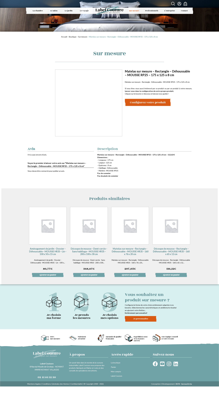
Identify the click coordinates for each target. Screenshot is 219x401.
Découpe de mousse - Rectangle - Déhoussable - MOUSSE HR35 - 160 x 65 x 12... (171, 259)
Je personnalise (140, 318)
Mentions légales (34, 384)
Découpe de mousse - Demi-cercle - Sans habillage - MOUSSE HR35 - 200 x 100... (89, 259)
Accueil (64, 37)
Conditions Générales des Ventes (55, 384)
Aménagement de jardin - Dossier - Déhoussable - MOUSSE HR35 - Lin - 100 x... (47, 259)
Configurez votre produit (148, 102)
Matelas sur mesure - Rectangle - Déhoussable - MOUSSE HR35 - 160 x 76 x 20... (130, 259)
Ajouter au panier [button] (47, 274)
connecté (45, 171)
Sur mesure (82, 37)
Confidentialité (76, 384)
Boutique (72, 37)
